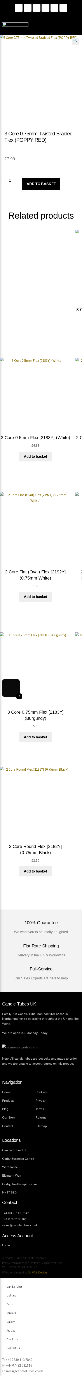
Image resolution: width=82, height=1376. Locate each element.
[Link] (45, 8)
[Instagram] (27, 8)
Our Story (12, 1339)
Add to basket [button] (35, 456)
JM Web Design (37, 1272)
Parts (9, 1304)
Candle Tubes (14, 1287)
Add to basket (41, 184)
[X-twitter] (63, 8)
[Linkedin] (19, 8)
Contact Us (13, 1348)
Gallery (11, 1322)
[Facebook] (36, 8)
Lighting (11, 1295)
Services (11, 1313)
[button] (75, 41)
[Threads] (54, 8)
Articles (11, 1330)
